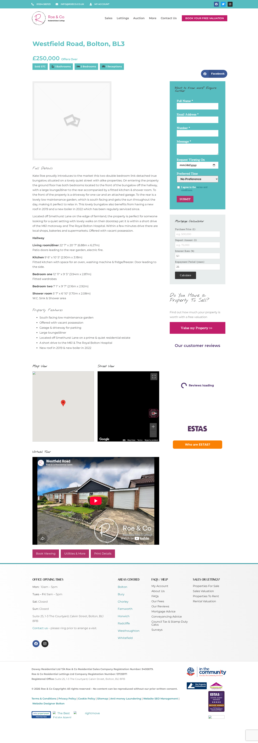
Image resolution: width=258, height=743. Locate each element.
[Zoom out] (153, 433)
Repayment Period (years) (190, 262)
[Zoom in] (153, 426)
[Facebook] (216, 4)
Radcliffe (124, 623)
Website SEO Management (160, 698)
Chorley (123, 601)
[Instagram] (230, 4)
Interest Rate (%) (184, 251)
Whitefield (125, 638)
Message (184, 141)
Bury (121, 594)
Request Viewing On (191, 160)
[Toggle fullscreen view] (153, 376)
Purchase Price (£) (185, 229)
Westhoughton (129, 630)
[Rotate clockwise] (154, 413)
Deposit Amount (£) (186, 240)
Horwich (124, 616)
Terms (140, 440)
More (152, 18)
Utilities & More (74, 553)
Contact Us (169, 18)
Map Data (131, 440)
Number (183, 128)
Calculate (185, 275)
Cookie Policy (86, 698)
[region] (128, 406)
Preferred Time (187, 173)
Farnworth (125, 609)
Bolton (122, 587)
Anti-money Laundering (125, 698)
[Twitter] (223, 4)
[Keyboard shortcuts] (124, 440)
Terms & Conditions (44, 698)
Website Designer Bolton (48, 703)
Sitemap (102, 698)
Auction (139, 18)
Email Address (188, 114)
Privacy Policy (67, 698)
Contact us (40, 628)
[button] (214, 74)
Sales (108, 18)
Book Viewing (45, 553)
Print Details (102, 553)
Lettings (123, 18)
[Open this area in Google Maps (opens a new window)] (104, 439)
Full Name (185, 101)
